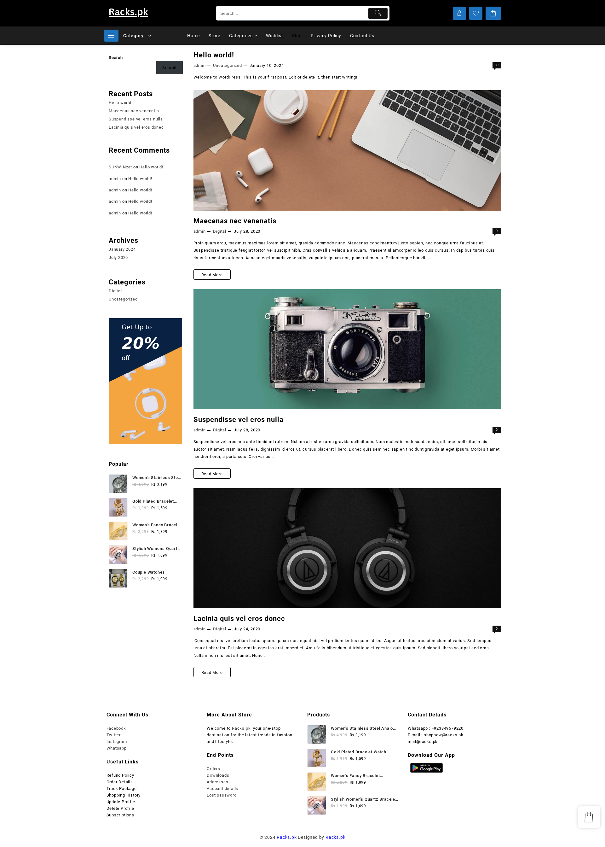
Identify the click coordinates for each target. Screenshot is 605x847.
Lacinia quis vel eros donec (239, 618)
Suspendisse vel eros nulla (238, 420)
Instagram (117, 741)
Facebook (116, 728)
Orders (213, 768)
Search (116, 57)
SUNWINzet (120, 167)
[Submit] (378, 13)
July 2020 (118, 257)
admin (199, 65)
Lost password (221, 795)
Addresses (217, 782)
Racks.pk (241, 728)
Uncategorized (227, 65)
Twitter (114, 735)
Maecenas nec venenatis (234, 221)
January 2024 (122, 249)
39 (497, 65)
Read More (212, 276)
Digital (219, 231)
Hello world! (213, 55)
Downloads (218, 775)
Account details (222, 788)
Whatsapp (117, 748)
